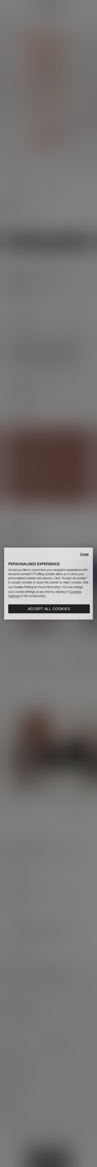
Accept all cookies (49, 608)
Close (84, 554)
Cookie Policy (23, 587)
